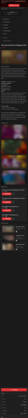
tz (13, 193)
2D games (3, 47)
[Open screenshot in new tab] (14, 131)
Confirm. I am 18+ (14, 5)
